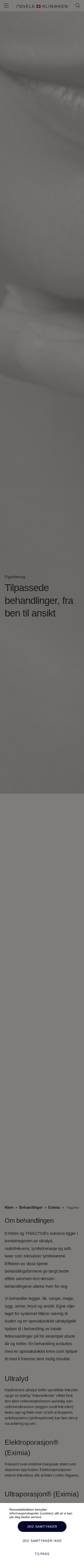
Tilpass (42, 1554)
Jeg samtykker (42, 1526)
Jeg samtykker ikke (42, 1541)
